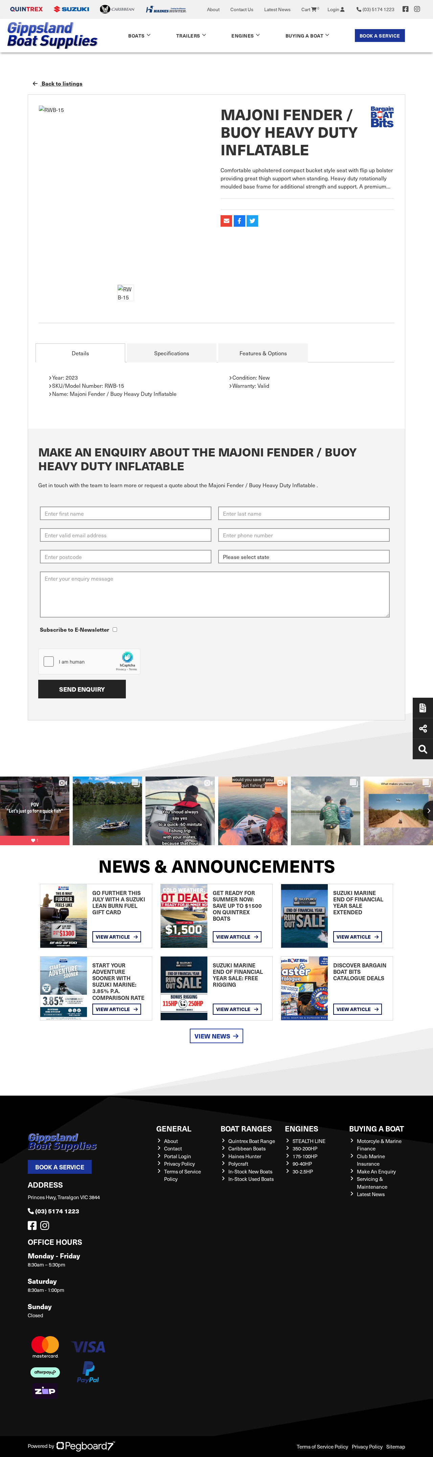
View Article (113, 936)
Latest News (277, 9)
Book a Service (380, 35)
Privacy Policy (179, 1163)
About (213, 9)
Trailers (188, 35)
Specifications (171, 353)
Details (80, 353)
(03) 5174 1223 (57, 1211)
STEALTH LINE (309, 1141)
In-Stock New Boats (250, 1171)
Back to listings (61, 83)
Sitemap (395, 1446)
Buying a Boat (376, 1128)
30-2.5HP (303, 1171)
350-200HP (305, 1148)
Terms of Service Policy (322, 1446)
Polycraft (238, 1163)
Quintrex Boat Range (251, 1141)
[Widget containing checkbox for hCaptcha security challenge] (89, 661)
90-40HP (302, 1163)
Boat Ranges (246, 1128)
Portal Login (177, 1156)
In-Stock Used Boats (251, 1179)
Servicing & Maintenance (372, 1182)
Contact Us (241, 9)
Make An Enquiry (376, 1171)
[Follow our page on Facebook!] (405, 9)
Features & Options (263, 353)
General (173, 1128)
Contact (173, 1148)
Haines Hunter (244, 1156)
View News (212, 1036)
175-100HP (305, 1156)
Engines (301, 1128)
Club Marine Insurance (371, 1160)
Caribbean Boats (247, 1148)
